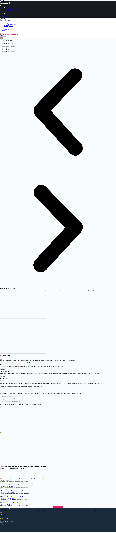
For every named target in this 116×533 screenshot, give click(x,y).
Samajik (13, 492)
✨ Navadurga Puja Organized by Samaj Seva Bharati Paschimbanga (13, 490)
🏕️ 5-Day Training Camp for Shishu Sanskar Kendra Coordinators (12, 496)
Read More (1, 506)
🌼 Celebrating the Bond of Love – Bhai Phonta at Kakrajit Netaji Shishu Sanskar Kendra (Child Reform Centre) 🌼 (22, 478)
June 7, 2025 (8, 486)
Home (1, 514)
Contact (1, 516)
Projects (3, 28)
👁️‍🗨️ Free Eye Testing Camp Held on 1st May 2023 (9, 502)
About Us (1, 515)
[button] (58, 112)
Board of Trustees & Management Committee (10, 24)
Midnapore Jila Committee (7, 25)
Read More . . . (2, 388)
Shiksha (11, 486)
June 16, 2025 (9, 480)
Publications (3, 30)
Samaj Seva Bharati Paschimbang (5, 20)
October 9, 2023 (9, 498)
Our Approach (6, 23)
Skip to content (2, 0)
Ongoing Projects (6, 29)
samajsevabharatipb (3, 480)
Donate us (1, 35)
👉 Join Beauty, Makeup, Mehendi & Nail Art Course (9, 34)
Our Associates (4, 27)
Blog (11, 480)
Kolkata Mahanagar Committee (8, 26)
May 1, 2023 (8, 504)
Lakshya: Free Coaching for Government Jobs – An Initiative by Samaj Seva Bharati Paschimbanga (18, 484)
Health (11, 504)
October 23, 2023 (9, 492)
